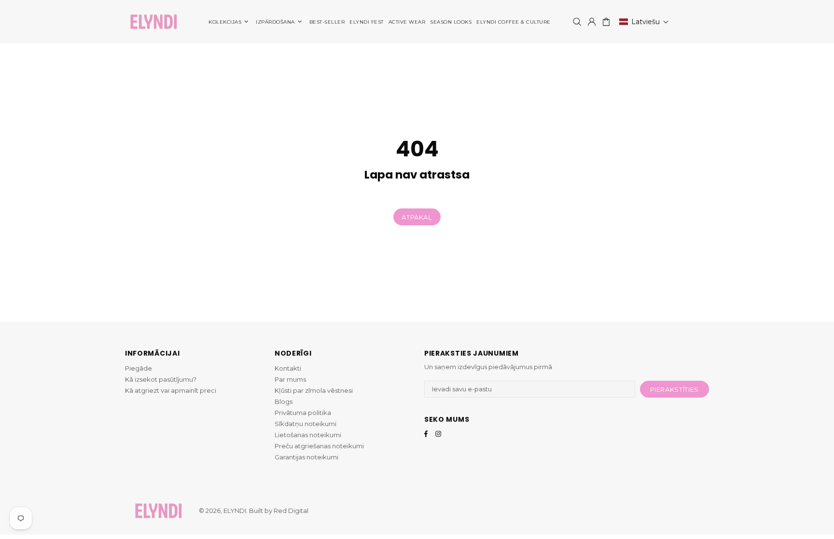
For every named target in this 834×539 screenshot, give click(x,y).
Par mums (290, 379)
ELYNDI (153, 22)
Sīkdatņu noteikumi (305, 424)
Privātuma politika (303, 412)
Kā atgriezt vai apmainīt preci (170, 390)
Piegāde (138, 368)
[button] (644, 22)
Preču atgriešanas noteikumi (319, 446)
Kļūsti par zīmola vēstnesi (314, 390)
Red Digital (291, 510)
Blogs (283, 401)
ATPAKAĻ (417, 217)
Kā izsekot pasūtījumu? (160, 379)
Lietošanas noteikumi (308, 435)
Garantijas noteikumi (306, 457)
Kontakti (288, 368)
